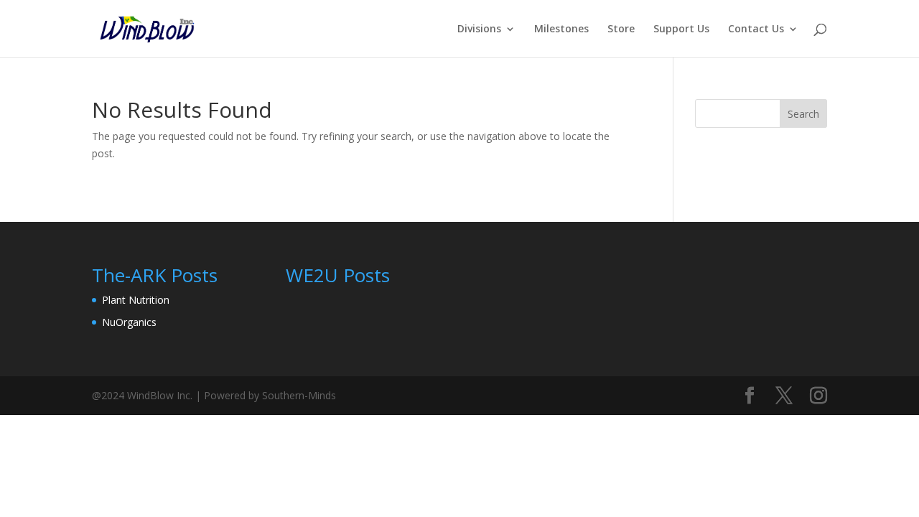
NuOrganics (129, 322)
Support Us (681, 29)
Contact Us (756, 29)
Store (621, 29)
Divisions (479, 29)
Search (803, 114)
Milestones (561, 29)
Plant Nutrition (135, 300)
